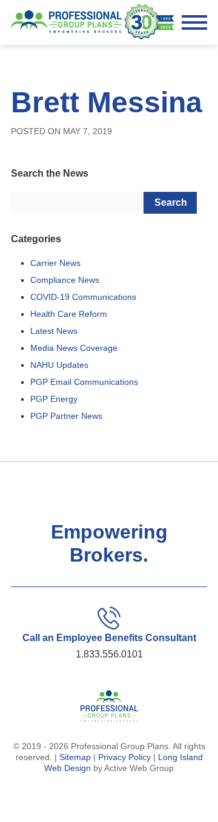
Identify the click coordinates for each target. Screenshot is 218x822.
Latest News (54, 331)
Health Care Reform (68, 314)
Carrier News (55, 263)
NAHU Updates (59, 365)
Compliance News (64, 280)
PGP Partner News (66, 416)
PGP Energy (54, 399)
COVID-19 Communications (83, 297)
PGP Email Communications (84, 382)
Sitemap (75, 757)
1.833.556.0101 (109, 654)
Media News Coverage (73, 348)
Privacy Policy (124, 757)
